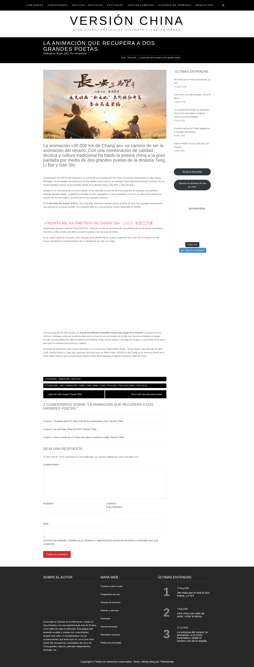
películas (141, 385)
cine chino (92, 385)
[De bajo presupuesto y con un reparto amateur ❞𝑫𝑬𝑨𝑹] (205, 236)
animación (71, 385)
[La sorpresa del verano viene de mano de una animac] (179, 229)
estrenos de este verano (54, 194)
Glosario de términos (111, 602)
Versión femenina (109, 626)
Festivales (115, 5)
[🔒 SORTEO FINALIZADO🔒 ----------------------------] (192, 221)
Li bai (102, 385)
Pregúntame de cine (110, 594)
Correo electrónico (113, 507)
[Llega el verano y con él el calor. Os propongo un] (192, 236)
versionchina (80, 53)
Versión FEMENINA (141, 5)
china (82, 385)
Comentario (51, 464)
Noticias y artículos (110, 610)
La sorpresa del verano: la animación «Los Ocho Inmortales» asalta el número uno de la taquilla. (191, 113)
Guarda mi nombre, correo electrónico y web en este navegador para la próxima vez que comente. (100, 542)
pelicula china (126, 385)
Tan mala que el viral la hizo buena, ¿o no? (192, 81)
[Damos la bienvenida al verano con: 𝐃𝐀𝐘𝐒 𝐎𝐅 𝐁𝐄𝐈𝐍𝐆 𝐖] (179, 236)
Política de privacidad (111, 642)
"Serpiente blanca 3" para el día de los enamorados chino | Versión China (88, 421)
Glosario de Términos (174, 5)
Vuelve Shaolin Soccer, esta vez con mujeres (191, 145)
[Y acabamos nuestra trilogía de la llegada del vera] (205, 229)
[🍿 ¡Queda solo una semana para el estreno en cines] (205, 221)
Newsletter (204, 5)
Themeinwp (167, 661)
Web (45, 524)
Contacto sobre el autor (112, 586)
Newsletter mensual (110, 634)
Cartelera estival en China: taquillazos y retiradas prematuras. (192, 130)
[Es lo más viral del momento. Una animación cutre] (179, 221)
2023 (62, 385)
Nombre (49, 503)
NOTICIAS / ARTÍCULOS (87, 5)
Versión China (127, 20)
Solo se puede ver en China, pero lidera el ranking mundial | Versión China (88, 437)
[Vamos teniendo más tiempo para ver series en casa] (192, 229)
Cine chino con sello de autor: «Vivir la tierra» (192, 96)
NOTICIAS (76, 379)
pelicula (112, 385)
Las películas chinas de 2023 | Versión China (74, 429)
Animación (64, 379)
